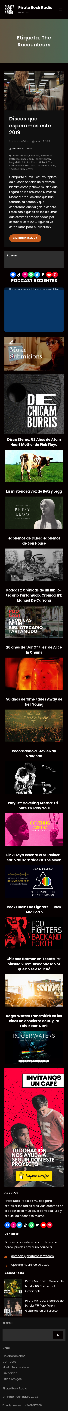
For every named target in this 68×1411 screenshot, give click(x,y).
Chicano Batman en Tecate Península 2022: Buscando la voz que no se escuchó (34, 964)
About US (11, 1193)
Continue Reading (25, 238)
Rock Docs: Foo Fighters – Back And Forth (34, 910)
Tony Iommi (26, 169)
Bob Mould (46, 155)
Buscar (12, 255)
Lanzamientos (42, 159)
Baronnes (34, 155)
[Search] (58, 1335)
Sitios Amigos (12, 1379)
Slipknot (43, 162)
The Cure (30, 165)
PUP (24, 162)
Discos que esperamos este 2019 (30, 125)
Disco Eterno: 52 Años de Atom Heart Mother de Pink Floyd (34, 442)
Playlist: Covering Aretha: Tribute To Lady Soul (34, 806)
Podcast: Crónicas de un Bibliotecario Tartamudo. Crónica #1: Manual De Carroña (34, 595)
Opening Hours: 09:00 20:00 (30, 1265)
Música (24, 141)
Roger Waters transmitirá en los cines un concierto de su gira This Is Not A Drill (34, 1021)
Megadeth (15, 162)
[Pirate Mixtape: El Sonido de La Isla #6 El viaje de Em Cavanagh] (13, 1288)
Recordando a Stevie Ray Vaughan (34, 754)
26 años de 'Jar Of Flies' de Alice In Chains (34, 650)
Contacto (9, 1362)
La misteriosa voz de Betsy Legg (34, 491)
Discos (16, 141)
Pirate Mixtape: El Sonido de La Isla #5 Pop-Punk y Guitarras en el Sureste (44, 1306)
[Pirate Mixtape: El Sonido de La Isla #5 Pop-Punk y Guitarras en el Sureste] (13, 1308)
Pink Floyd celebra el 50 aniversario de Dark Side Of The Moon (34, 858)
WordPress (34, 1405)
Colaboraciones (14, 1356)
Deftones (14, 159)
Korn (31, 159)
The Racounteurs (45, 165)
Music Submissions (16, 1367)
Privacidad (10, 1373)
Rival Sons (32, 162)
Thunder (14, 169)
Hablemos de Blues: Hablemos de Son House (34, 541)
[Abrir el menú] (60, 9)
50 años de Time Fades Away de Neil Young (34, 702)
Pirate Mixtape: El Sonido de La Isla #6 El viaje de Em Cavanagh (44, 1286)
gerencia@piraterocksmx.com (32, 1256)
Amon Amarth (20, 155)
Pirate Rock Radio (35, 7)
